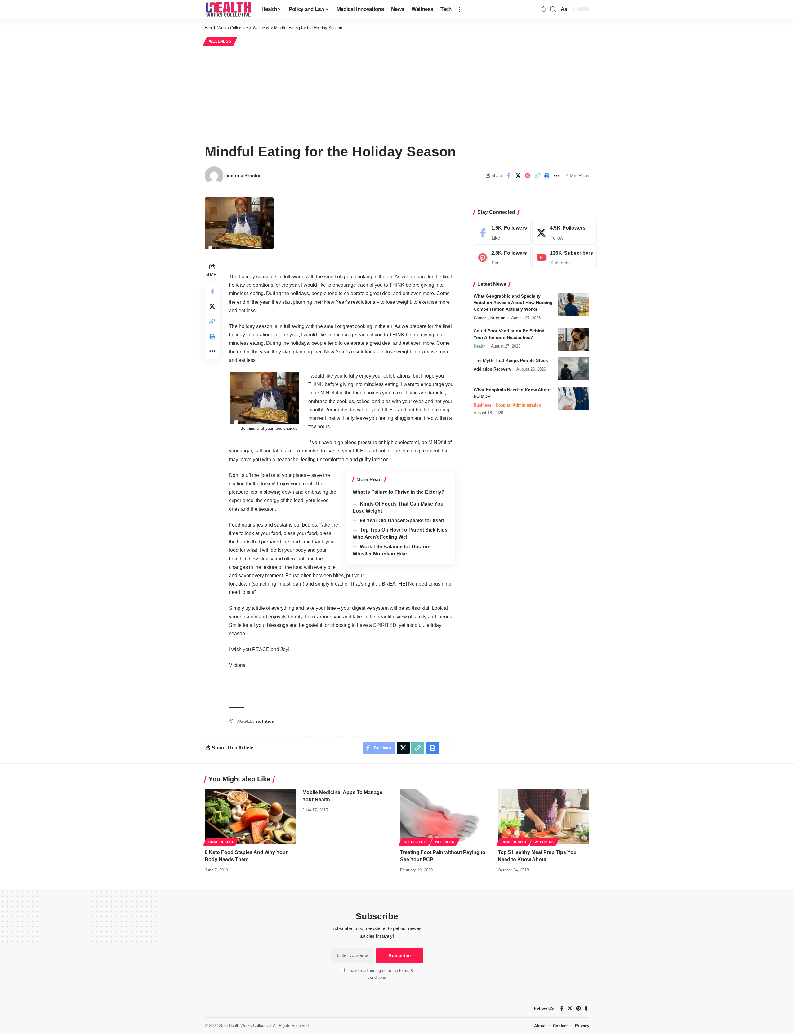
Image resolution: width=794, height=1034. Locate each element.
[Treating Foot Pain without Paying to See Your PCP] (446, 816)
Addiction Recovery (492, 369)
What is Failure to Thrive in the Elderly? (398, 492)
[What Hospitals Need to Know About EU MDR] (573, 398)
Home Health (220, 841)
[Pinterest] (502, 258)
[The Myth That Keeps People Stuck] (573, 368)
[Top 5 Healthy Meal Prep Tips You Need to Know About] (543, 816)
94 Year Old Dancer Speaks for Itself (402, 520)
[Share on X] (518, 176)
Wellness (220, 41)
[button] (459, 9)
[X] (564, 233)
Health (480, 346)
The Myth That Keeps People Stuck (511, 360)
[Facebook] (502, 233)
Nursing (498, 318)
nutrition (265, 721)
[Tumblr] (586, 1008)
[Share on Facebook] (508, 176)
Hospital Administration (518, 405)
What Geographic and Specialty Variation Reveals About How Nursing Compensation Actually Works (513, 303)
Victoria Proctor (243, 175)
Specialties (415, 841)
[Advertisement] (397, 93)
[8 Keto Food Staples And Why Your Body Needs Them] (250, 816)
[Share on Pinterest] (527, 176)
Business (482, 405)
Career (480, 318)
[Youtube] (564, 258)
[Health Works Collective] (228, 9)
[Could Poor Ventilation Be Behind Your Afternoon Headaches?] (573, 339)
